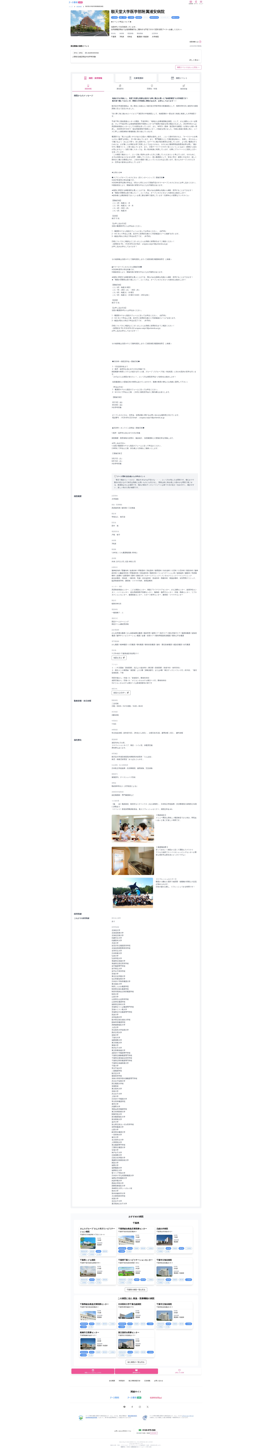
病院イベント (181, 78)
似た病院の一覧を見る (136, 1362)
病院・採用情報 (95, 78)
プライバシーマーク (188, 1416)
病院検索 (79, 6)
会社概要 (112, 1381)
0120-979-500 (148, 1430)
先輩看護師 (138, 78)
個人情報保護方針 (134, 1381)
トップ (71, 6)
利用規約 (122, 1381)
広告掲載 (147, 1381)
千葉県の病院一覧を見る (136, 1289)
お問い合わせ (158, 1381)
